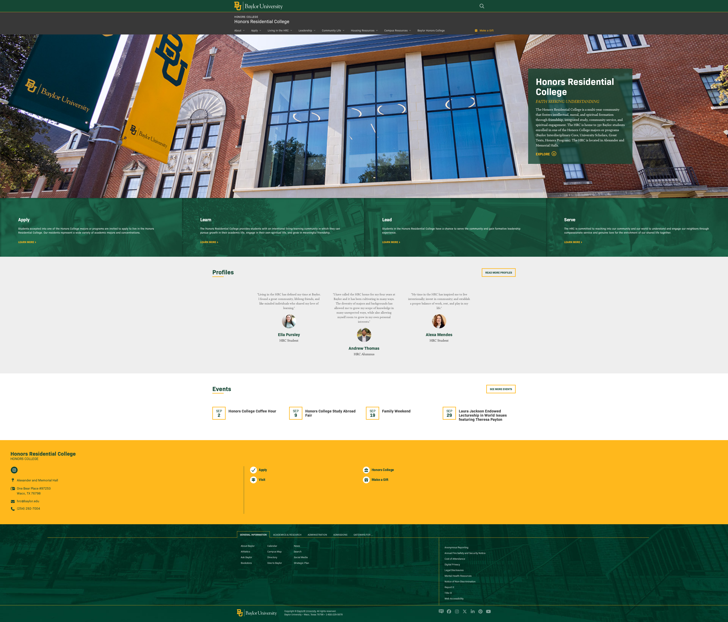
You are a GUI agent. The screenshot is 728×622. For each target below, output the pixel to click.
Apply (254, 30)
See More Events (501, 389)
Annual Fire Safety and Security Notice (465, 553)
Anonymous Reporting (456, 547)
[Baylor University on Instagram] (456, 613)
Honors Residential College (261, 21)
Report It (449, 587)
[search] (482, 6)
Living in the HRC (278, 30)
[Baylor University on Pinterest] (480, 613)
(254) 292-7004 (28, 508)
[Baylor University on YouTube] (487, 613)
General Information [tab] (253, 534)
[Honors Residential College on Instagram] (14, 470)
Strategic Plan (301, 562)
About (237, 30)
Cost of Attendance (455, 558)
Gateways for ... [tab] (363, 534)
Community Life (331, 30)
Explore (543, 154)
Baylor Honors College (431, 30)
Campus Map (274, 551)
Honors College (246, 17)
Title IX (448, 592)
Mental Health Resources (458, 575)
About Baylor (248, 545)
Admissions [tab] (340, 534)
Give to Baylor (274, 562)
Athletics (245, 551)
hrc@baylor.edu (28, 501)
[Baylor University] (257, 6)
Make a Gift (487, 30)
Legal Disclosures (454, 570)
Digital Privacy (452, 564)
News (297, 545)
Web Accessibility (454, 598)
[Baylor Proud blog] (440, 613)
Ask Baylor (246, 557)
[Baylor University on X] (464, 613)
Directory (272, 557)
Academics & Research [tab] (287, 534)
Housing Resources (362, 30)
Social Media (301, 557)
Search (297, 551)
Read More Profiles (498, 272)
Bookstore (246, 562)
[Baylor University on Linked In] (472, 613)
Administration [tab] (317, 534)
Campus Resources (396, 30)
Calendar (272, 545)
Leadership (305, 30)
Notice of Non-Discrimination (460, 581)
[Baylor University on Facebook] (448, 613)
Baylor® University (306, 611)
